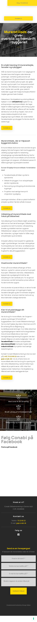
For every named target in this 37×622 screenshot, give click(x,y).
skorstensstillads (8, 344)
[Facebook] (19, 534)
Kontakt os (6, 128)
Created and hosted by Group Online (18, 605)
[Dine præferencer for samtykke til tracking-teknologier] (33, 618)
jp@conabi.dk (6, 359)
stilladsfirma (17, 102)
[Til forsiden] (18, 11)
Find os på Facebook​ (9, 447)
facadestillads (7, 341)
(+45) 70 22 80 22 (9, 356)
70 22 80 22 (21, 521)
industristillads (7, 346)
